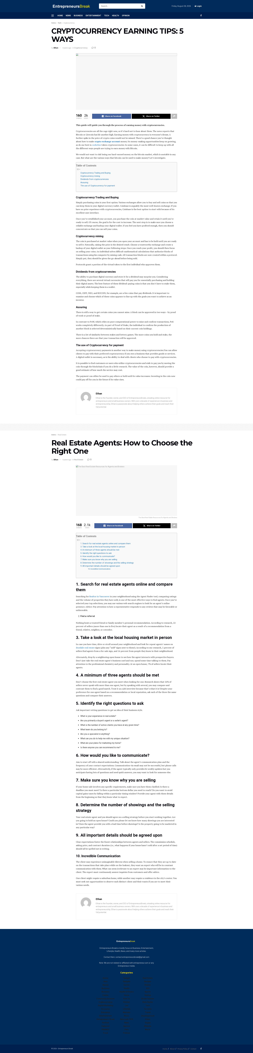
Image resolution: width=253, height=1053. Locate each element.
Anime (105, 978)
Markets (126, 1012)
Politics (126, 1033)
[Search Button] (142, 6)
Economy (105, 1009)
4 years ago (66, 48)
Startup (147, 995)
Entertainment (93, 16)
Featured (105, 1026)
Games (126, 985)
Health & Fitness (126, 992)
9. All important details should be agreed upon (100, 566)
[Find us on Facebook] (201, 15)
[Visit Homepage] (72, 6)
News (68, 16)
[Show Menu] (52, 15)
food (105, 1033)
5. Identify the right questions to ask (96, 553)
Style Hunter (147, 1002)
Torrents (148, 1009)
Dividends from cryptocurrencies (95, 179)
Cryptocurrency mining (90, 176)
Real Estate (62, 435)
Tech (106, 16)
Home (60, 16)
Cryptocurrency (69, 23)
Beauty (105, 985)
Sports (148, 992)
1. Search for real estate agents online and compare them (106, 543)
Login (199, 6)
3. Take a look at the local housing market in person (103, 547)
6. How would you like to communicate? (98, 556)
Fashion (105, 1023)
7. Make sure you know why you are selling (99, 559)
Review (148, 985)
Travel (147, 1012)
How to (126, 999)
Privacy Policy (182, 1049)
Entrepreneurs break (105, 1019)
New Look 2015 (126, 1019)
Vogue (147, 1023)
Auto (105, 981)
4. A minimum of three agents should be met (100, 550)
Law (126, 1005)
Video (147, 1019)
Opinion (126, 16)
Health (115, 16)
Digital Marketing (105, 1005)
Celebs (105, 995)
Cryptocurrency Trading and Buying (95, 173)
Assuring (84, 182)
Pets (127, 1029)
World (147, 1029)
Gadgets (126, 981)
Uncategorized (147, 1016)
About (172, 1049)
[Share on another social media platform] (174, 116)
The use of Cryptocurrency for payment (98, 186)
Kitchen (126, 1002)
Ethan (56, 48)
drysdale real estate (85, 647)
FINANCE (105, 1029)
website (147, 1026)
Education (105, 1012)
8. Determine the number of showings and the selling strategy (107, 563)
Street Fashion (147, 999)
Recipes (147, 981)
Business (78, 16)
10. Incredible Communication (99, 569)
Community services (105, 999)
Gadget (126, 978)
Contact (193, 1049)
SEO (147, 988)
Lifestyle (126, 1009)
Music (126, 1016)
